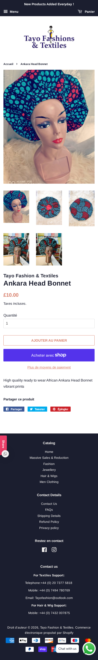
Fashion (49, 464)
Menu (13, 11)
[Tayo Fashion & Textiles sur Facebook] (44, 550)
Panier (89, 11)
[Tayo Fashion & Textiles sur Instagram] (54, 550)
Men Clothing (49, 482)
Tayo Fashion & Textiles (56, 627)
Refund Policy (49, 521)
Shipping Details (49, 516)
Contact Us (49, 503)
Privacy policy (49, 528)
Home (49, 452)
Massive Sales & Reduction (49, 457)
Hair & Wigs (49, 476)
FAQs (49, 509)
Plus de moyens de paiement (49, 367)
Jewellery (49, 470)
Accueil (8, 64)
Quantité (10, 315)
